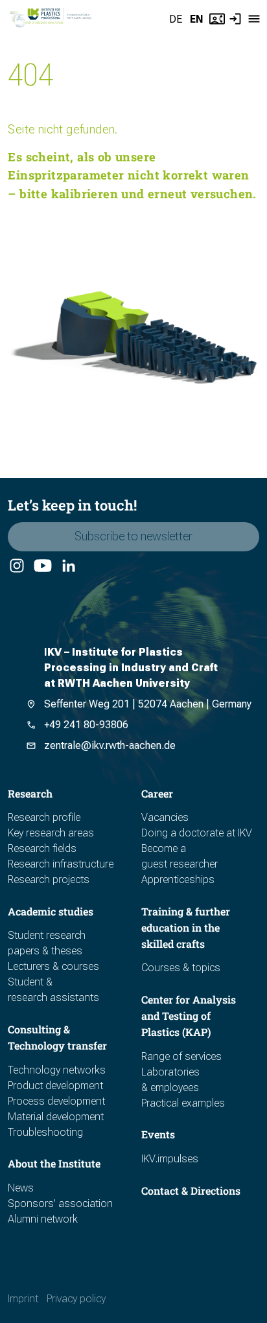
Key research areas (51, 833)
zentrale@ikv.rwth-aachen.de (110, 745)
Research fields (42, 848)
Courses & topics (180, 967)
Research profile (44, 817)
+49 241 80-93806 (86, 725)
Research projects (48, 879)
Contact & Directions (190, 1190)
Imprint (23, 1299)
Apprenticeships (178, 879)
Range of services (181, 1056)
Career (157, 793)
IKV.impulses (169, 1159)
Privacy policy (76, 1299)
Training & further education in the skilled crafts (185, 927)
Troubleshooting (45, 1132)
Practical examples (183, 1103)
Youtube (42, 566)
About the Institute (54, 1163)
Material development (56, 1116)
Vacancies (165, 817)
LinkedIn (68, 566)
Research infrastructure (60, 864)
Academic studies (50, 911)
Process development (56, 1101)
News (21, 1188)
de (175, 19)
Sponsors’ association (60, 1203)
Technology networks (57, 1070)
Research (30, 793)
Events (158, 1134)
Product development (55, 1085)
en (196, 19)
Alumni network (43, 1219)
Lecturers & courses (53, 966)
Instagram (16, 566)
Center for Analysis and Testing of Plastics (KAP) (188, 1016)
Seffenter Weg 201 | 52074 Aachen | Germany (147, 704)
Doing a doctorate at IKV (196, 833)
